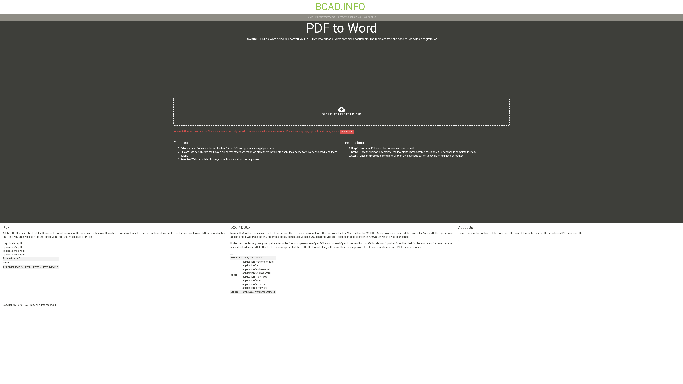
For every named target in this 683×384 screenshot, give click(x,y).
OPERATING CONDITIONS (349, 17)
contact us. (346, 131)
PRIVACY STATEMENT (325, 17)
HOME (310, 17)
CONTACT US (370, 17)
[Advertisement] (341, 70)
